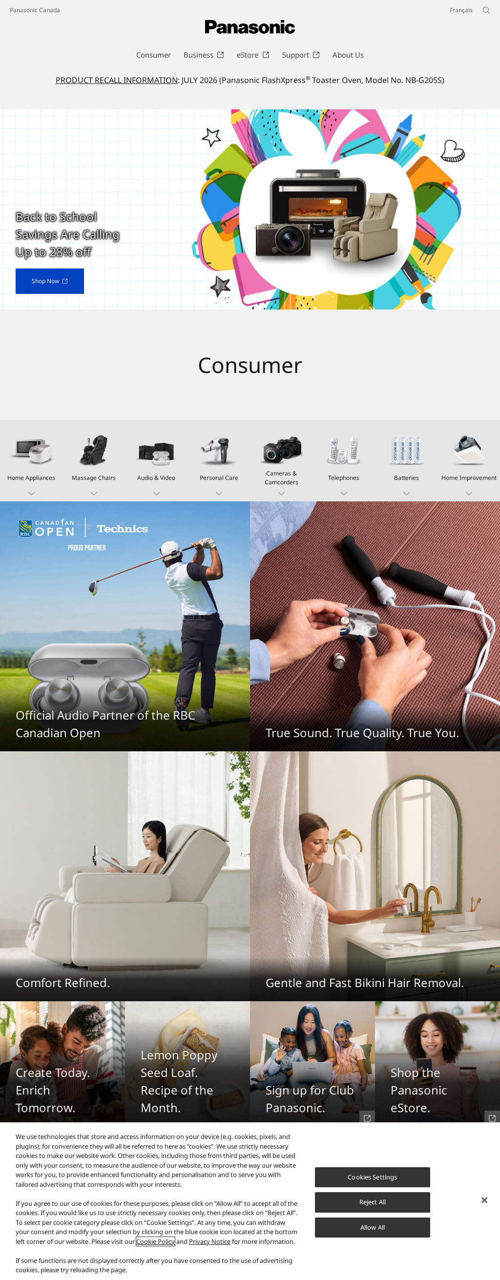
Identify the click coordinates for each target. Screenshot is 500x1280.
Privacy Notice (209, 1241)
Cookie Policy (155, 1241)
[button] (31, 460)
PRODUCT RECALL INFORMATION (117, 80)
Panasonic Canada (35, 10)
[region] (250, 1201)
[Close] (484, 1200)
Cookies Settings (372, 1177)
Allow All (372, 1227)
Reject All (372, 1201)
